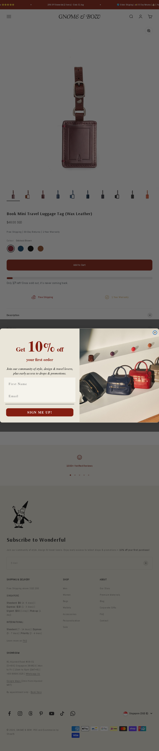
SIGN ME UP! (39, 412)
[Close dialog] (155, 333)
